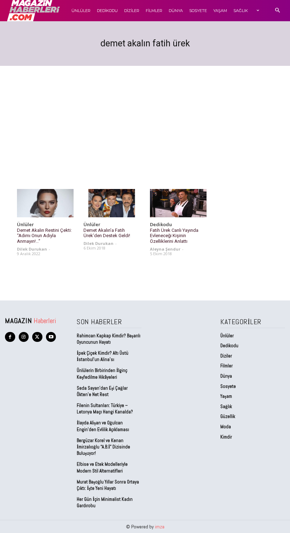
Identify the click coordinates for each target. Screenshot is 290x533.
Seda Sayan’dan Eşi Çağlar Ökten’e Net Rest (102, 391)
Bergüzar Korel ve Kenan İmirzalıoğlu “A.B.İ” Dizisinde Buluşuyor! (103, 446)
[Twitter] (37, 337)
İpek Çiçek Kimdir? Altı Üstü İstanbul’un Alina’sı (102, 356)
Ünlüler (25, 225)
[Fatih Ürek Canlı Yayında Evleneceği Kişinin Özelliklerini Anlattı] (178, 203)
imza (159, 526)
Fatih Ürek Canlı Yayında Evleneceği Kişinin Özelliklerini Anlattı (174, 236)
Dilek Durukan (32, 249)
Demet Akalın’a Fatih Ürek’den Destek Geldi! (106, 233)
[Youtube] (51, 337)
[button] (277, 11)
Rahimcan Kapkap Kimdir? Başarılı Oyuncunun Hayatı (108, 339)
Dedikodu (161, 225)
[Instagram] (24, 337)
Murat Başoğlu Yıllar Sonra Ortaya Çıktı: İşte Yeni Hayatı (108, 485)
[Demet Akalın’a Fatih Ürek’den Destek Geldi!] (111, 203)
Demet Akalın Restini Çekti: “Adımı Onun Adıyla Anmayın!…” (44, 236)
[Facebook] (10, 337)
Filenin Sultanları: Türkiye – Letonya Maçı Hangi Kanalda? (105, 408)
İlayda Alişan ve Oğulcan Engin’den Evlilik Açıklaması (103, 426)
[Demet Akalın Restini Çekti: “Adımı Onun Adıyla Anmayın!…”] (45, 203)
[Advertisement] (145, 118)
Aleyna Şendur (165, 249)
